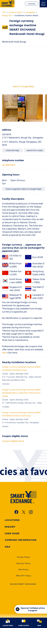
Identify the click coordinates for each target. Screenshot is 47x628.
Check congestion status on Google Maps (23, 189)
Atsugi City (6, 15)
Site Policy (24, 569)
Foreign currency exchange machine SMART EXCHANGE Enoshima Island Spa (21, 414)
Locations (12, 520)
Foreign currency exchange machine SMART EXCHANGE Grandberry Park (21, 368)
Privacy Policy (23, 557)
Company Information (20, 540)
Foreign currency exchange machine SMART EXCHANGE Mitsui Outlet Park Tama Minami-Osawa (21, 392)
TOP (4, 12)
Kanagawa (30, 12)
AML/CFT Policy (23, 576)
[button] (22, 108)
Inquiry (10, 526)
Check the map (12, 150)
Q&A (7, 546)
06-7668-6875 (8, 165)
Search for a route (35, 150)
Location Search (16, 12)
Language (32, 4)
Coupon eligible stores (13, 441)
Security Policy (23, 563)
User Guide (12, 533)
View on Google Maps (23, 86)
